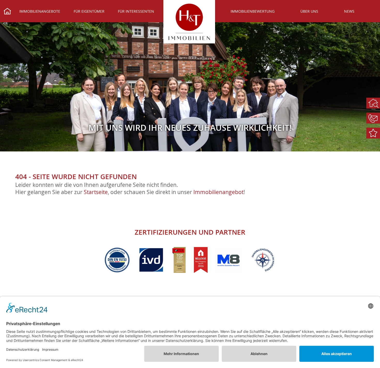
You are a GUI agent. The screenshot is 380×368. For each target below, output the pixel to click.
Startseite (96, 192)
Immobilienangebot (218, 192)
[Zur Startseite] (7, 12)
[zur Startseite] (189, 21)
